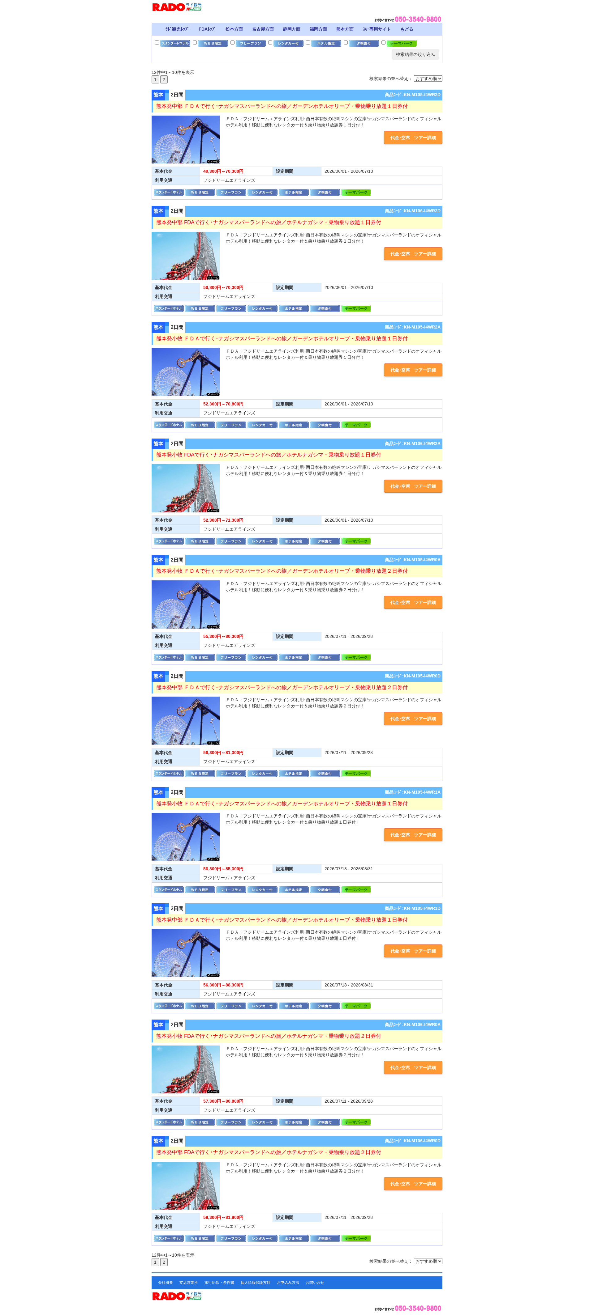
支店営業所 (188, 1282)
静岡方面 (291, 29)
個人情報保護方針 (255, 1282)
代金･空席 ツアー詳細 (413, 137)
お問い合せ (315, 1282)
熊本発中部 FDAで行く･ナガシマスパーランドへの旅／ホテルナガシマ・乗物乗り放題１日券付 (268, 222)
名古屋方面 (263, 29)
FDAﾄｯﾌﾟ (207, 29)
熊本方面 (345, 29)
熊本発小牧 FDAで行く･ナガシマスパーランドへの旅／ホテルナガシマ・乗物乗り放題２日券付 (268, 1036)
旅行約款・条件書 (219, 1282)
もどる (406, 29)
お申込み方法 (288, 1282)
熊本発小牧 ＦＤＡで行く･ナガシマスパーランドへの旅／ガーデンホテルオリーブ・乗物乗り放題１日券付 (282, 338)
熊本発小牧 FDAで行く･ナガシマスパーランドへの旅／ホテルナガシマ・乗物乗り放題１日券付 (268, 455)
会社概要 (165, 1282)
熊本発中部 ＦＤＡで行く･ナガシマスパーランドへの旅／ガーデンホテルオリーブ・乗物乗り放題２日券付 (282, 687)
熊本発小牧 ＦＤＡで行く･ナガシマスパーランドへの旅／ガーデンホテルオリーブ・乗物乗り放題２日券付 (282, 571)
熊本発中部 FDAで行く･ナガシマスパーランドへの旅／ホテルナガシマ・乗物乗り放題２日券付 (268, 1152)
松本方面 (234, 29)
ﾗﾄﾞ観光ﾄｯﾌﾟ (177, 29)
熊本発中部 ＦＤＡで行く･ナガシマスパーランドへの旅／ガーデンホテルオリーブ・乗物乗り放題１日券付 (282, 106)
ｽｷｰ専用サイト (377, 29)
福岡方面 (318, 29)
